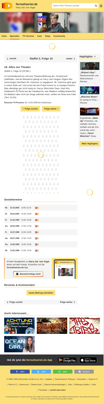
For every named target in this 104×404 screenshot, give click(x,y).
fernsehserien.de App (39, 360)
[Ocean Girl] (19, 344)
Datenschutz (36, 384)
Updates (48, 379)
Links (94, 384)
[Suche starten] (96, 5)
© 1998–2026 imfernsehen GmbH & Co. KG (24, 379)
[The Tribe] (84, 326)
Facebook (43, 390)
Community (59, 36)
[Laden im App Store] (88, 360)
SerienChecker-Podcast (65, 379)
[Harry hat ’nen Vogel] (65, 268)
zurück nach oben (58, 390)
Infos (4, 36)
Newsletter (81, 379)
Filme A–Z (12, 384)
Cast (39, 36)
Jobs (70, 384)
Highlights (86, 56)
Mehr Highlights (90, 143)
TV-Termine (28, 36)
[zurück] (11, 58)
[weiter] (70, 58)
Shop (47, 36)
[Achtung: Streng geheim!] (19, 326)
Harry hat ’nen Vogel (25, 7)
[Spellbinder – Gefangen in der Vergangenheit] (52, 326)
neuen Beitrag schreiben (41, 293)
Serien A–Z (93, 379)
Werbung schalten (81, 384)
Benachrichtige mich (30, 274)
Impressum (24, 384)
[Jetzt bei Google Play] (67, 360)
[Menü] (101, 5)
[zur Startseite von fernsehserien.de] (7, 5)
